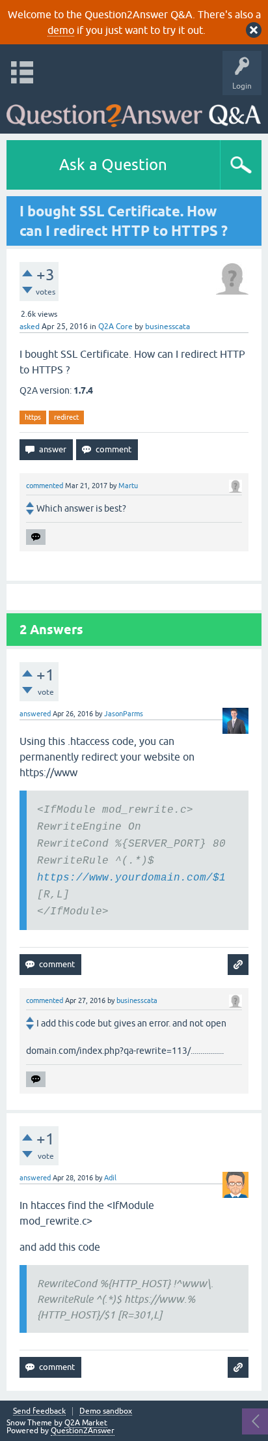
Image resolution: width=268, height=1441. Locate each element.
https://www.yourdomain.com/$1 (131, 878)
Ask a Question (113, 164)
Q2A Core (115, 326)
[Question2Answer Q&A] (134, 111)
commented (44, 485)
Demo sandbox (105, 1411)
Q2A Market (85, 1422)
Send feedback (39, 1411)
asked (30, 326)
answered (35, 714)
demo (60, 30)
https (33, 417)
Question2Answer (82, 1430)
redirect (66, 417)
